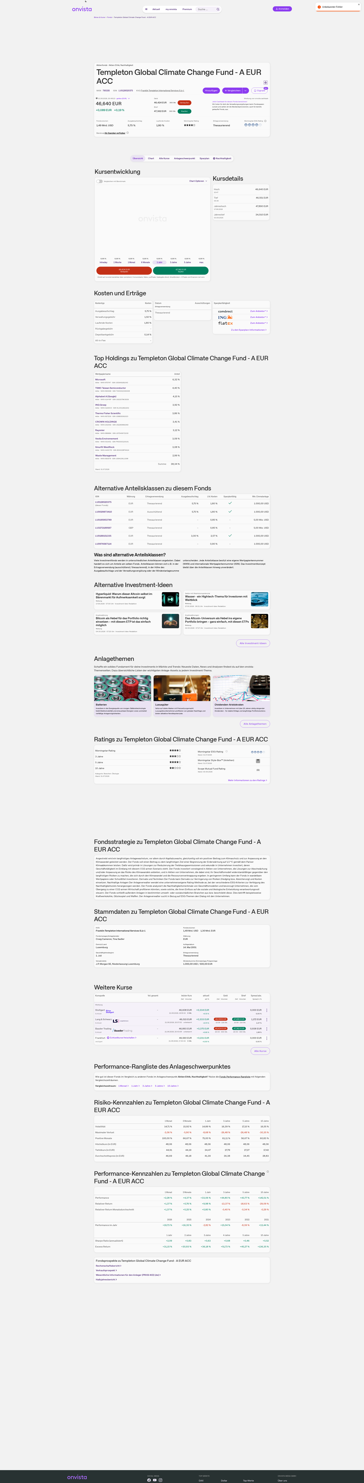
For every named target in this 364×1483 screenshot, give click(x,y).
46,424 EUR (220, 1028)
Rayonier (100, 430)
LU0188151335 (103, 535)
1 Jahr (134, 1085)
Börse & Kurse (99, 17)
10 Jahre (172, 1085)
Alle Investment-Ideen (253, 643)
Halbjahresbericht (105, 1279)
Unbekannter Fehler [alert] (333, 7)
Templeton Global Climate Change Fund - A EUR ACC (135, 17)
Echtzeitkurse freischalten (122, 1037)
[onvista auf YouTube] (154, 1480)
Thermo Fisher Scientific (108, 413)
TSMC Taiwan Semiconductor (110, 387)
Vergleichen (234, 90)
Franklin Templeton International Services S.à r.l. (162, 90)
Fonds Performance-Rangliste (234, 1076)
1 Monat (122, 1085)
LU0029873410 (103, 511)
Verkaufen (184, 102)
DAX (201, 1480)
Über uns (282, 1480)
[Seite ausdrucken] (266, 83)
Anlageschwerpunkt (184, 158)
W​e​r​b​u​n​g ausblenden (206, 39)
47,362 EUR (239, 1028)
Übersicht (138, 158)
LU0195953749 (103, 519)
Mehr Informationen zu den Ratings (246, 780)
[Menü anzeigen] (146, 9)
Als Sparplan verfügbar (115, 133)
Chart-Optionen (196, 181)
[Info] (265, 121)
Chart (151, 158)
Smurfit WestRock (104, 447)
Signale (261, 90)
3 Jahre (146, 1085)
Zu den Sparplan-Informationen (248, 329)
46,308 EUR (220, 1019)
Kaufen (184, 111)
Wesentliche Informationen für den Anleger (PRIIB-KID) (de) (127, 1274)
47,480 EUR (239, 1019)
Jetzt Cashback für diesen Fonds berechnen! (229, 101)
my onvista (171, 9)
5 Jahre (159, 1085)
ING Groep (100, 404)
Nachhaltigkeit (223, 158)
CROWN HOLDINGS (106, 421)
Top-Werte (248, 1480)
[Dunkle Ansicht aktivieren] (86, 1)
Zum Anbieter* (258, 311)
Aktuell (156, 9)
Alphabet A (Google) (105, 396)
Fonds (109, 17)
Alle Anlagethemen (255, 723)
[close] (360, 4)
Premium (187, 9)
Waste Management (105, 455)
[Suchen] (218, 9)
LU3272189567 (103, 527)
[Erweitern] (245, 91)
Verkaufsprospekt (105, 1270)
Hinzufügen (211, 90)
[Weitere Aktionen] (267, 1010)
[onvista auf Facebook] (149, 1480)
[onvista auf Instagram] (160, 1480)
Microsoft (100, 379)
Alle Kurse (164, 158)
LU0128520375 (103, 502)
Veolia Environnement (106, 438)
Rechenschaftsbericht (108, 1265)
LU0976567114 (103, 543)
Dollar (224, 1480)
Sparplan (204, 158)
